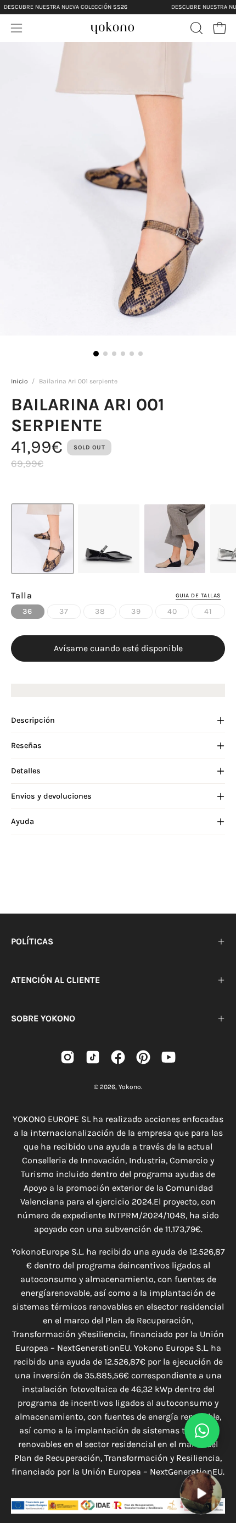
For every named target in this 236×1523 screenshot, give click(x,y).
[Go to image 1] (96, 353)
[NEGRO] (108, 538)
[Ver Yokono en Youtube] (168, 1057)
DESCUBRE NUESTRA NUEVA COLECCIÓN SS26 (65, 6)
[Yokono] (112, 26)
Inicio (19, 381)
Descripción (33, 720)
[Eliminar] (220, 1465)
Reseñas (26, 745)
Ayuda (22, 821)
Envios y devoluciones (51, 796)
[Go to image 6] (140, 353)
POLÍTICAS (32, 941)
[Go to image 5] (132, 353)
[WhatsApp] (202, 1430)
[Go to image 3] (114, 353)
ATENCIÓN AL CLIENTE (55, 980)
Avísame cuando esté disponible (118, 648)
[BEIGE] (174, 538)
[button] (195, 28)
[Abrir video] (200, 1493)
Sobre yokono (43, 1018)
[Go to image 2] (105, 353)
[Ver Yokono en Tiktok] (93, 1057)
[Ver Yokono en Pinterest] (143, 1057)
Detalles (26, 771)
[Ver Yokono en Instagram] (67, 1057)
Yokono (130, 1087)
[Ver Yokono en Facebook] (118, 1057)
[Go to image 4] (123, 353)
